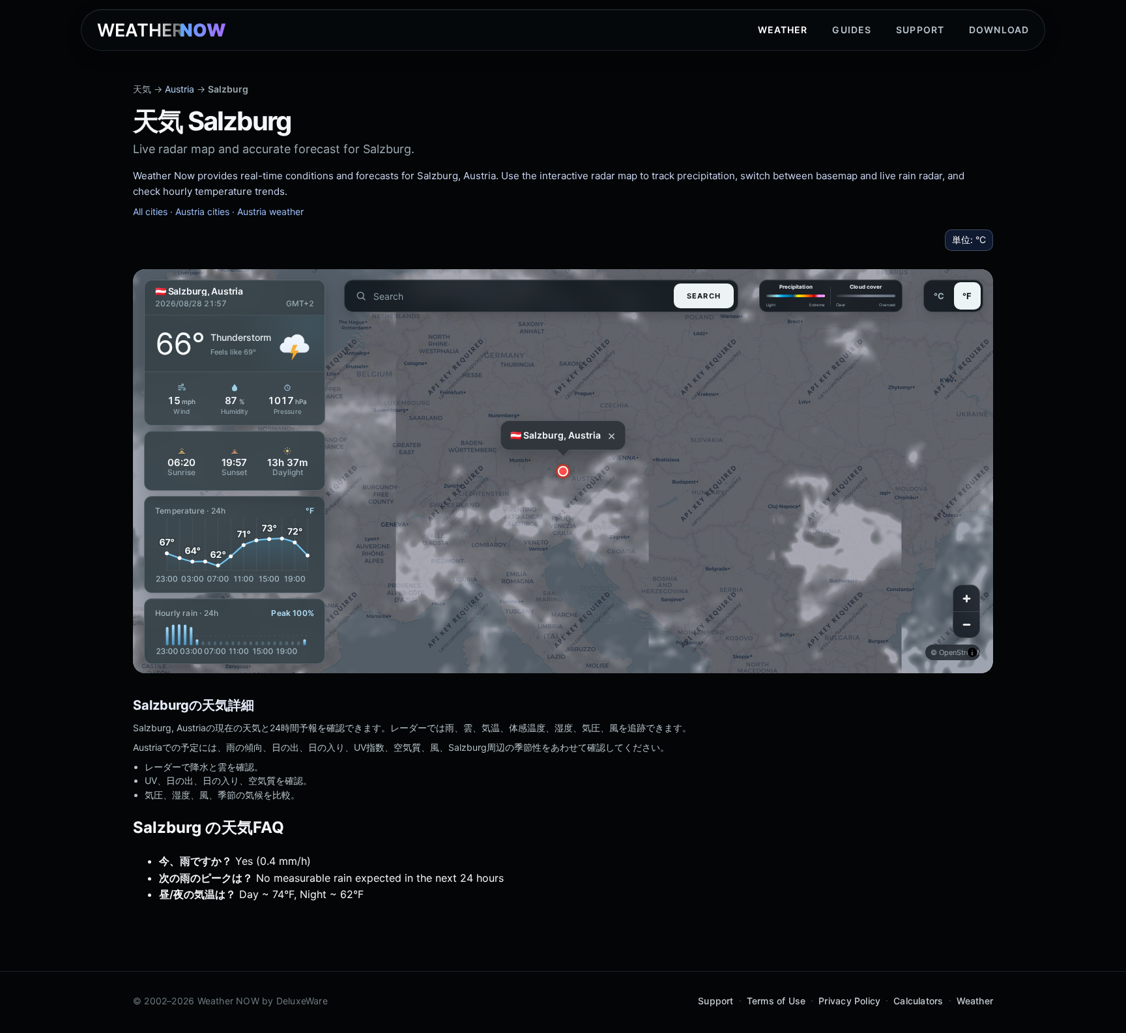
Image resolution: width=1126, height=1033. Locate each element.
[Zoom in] (966, 598)
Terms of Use (776, 1000)
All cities (150, 211)
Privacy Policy (849, 1000)
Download (999, 29)
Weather (783, 29)
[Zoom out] (966, 624)
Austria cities (202, 211)
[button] (563, 471)
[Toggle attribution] (972, 652)
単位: (969, 239)
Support (920, 29)
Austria (179, 89)
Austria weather (270, 211)
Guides (851, 29)
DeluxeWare (302, 1000)
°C (939, 296)
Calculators (918, 1000)
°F (967, 296)
